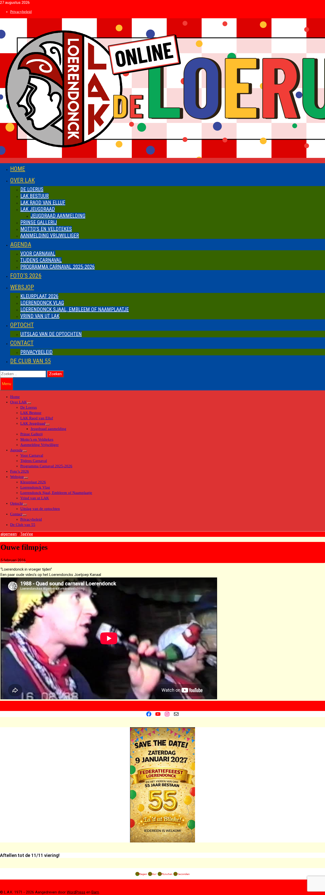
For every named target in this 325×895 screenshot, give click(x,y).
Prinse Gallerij (38, 222)
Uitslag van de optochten (51, 334)
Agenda (20, 244)
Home (17, 168)
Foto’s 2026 (25, 275)
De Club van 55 (30, 360)
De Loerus (31, 189)
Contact (22, 342)
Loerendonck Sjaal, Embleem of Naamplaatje (74, 309)
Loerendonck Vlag (42, 303)
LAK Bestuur (34, 196)
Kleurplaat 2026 (39, 296)
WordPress (76, 892)
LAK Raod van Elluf (42, 203)
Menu (6, 384)
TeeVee (26, 534)
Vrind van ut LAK (39, 316)
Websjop (22, 287)
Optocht (22, 324)
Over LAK (22, 180)
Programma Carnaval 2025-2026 (57, 267)
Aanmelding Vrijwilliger (49, 236)
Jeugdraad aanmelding (57, 216)
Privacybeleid (21, 12)
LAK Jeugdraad (37, 209)
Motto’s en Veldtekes (46, 229)
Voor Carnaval (37, 254)
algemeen (9, 534)
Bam (95, 892)
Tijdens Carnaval (41, 260)
